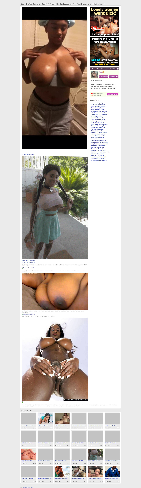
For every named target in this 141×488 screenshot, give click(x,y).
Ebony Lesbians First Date (97, 122)
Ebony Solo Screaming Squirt (98, 126)
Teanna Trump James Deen (98, 127)
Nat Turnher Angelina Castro (98, 134)
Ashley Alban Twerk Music (97, 139)
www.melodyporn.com (27, 487)
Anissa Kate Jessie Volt (97, 130)
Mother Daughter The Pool (97, 155)
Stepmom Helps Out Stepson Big (99, 142)
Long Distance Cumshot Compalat (99, 144)
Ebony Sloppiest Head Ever (98, 116)
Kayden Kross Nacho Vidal (98, 137)
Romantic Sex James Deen (98, 158)
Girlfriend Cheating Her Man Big (99, 160)
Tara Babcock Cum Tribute (97, 153)
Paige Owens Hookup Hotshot (98, 140)
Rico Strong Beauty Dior (97, 129)
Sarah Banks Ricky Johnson (98, 145)
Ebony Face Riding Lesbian (98, 119)
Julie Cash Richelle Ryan (97, 147)
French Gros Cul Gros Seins (98, 150)
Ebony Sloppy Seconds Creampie (99, 124)
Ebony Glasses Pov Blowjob (98, 104)
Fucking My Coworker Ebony (98, 117)
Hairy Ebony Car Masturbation (98, 112)
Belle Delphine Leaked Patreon (99, 132)
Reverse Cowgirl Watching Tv (98, 157)
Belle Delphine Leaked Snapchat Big (100, 152)
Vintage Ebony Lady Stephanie (99, 111)
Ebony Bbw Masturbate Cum (98, 106)
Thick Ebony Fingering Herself (98, 103)
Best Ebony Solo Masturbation (98, 121)
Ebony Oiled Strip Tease (97, 108)
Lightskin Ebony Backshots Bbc (99, 114)
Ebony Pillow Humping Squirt (98, 109)
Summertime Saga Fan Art (97, 135)
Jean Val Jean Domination (97, 148)
